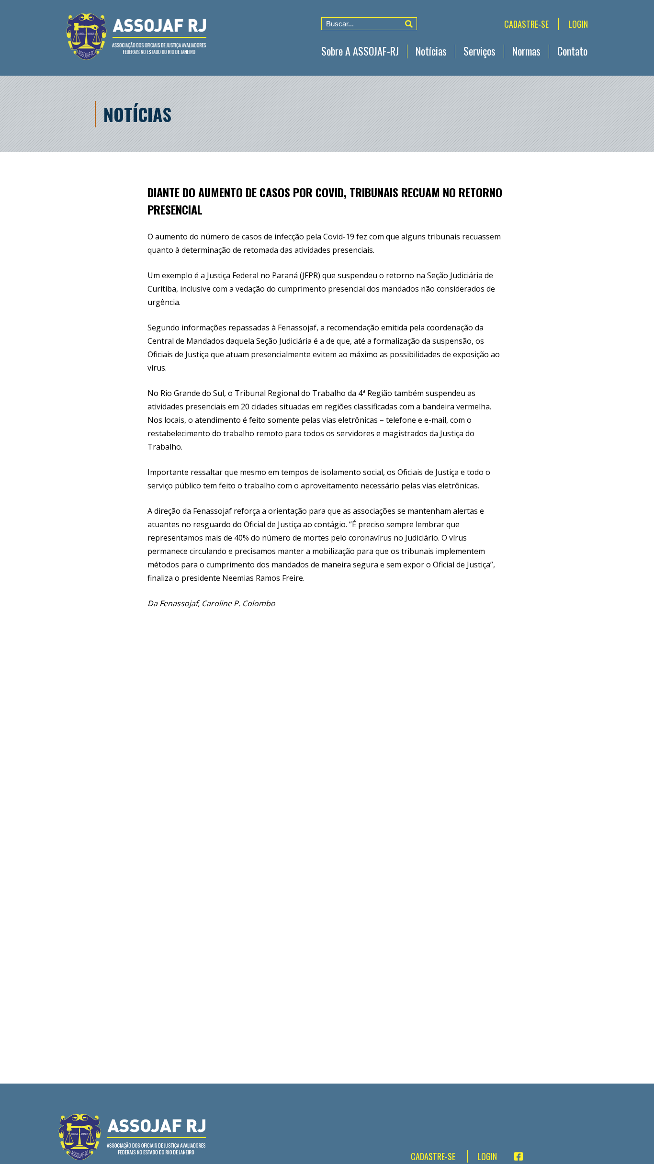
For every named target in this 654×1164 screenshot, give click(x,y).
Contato (572, 50)
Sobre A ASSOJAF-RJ (360, 50)
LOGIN (578, 24)
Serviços (479, 50)
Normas (526, 50)
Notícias (431, 50)
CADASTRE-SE (526, 24)
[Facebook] (514, 1156)
